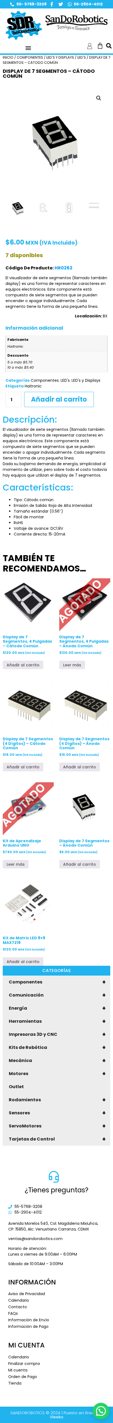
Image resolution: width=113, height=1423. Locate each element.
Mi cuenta (17, 1370)
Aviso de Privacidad (26, 1293)
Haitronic (33, 386)
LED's (81, 57)
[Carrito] (100, 46)
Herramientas (57, 1021)
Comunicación (57, 995)
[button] (28, 47)
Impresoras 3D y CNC (57, 1034)
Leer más (72, 665)
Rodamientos (57, 1100)
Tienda (14, 1383)
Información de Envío (28, 1320)
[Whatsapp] (69, 4)
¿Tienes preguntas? (56, 1190)
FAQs (13, 1313)
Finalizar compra (24, 1363)
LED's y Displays (60, 57)
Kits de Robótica (57, 1047)
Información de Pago (28, 1326)
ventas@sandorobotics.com (35, 1238)
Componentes (57, 982)
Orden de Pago (22, 1376)
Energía (57, 1008)
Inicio (8, 57)
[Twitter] (60, 4)
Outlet (16, 1087)
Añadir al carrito (59, 399)
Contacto (17, 1307)
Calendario (18, 1300)
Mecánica (57, 1060)
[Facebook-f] (51, 4)
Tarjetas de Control (57, 1139)
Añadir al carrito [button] (23, 665)
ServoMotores (57, 1126)
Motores (57, 1074)
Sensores (57, 1113)
